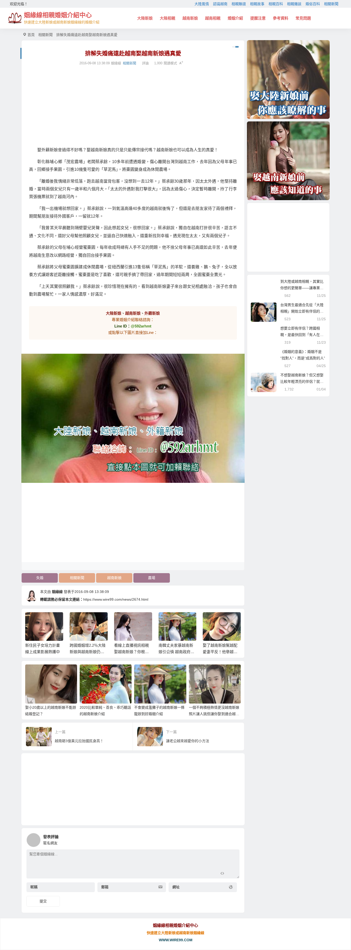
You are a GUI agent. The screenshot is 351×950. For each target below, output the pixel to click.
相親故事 (257, 4)
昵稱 (34, 887)
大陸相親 (167, 18)
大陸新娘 (145, 18)
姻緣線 (57, 592)
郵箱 (104, 887)
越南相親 (212, 18)
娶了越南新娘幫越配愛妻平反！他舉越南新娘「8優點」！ (175, 651)
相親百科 (276, 4)
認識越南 (220, 4)
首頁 (31, 35)
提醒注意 (258, 18)
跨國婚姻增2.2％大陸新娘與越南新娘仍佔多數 (43, 651)
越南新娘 (190, 18)
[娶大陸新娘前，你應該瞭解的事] (288, 79)
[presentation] (212, 620)
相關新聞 (331, 4)
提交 (43, 901)
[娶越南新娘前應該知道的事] (288, 160)
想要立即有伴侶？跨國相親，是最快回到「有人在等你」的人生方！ (302, 334)
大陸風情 (202, 4)
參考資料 (280, 18)
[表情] (231, 874)
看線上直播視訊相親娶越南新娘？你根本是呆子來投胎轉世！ (87, 651)
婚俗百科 (313, 4)
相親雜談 (294, 4)
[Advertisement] (133, 106)
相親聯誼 (239, 4)
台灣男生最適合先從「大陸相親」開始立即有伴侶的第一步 (302, 311)
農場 (151, 578)
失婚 (39, 578)
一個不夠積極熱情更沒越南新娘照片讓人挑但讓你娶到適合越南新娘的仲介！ (214, 713)
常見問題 (303, 18)
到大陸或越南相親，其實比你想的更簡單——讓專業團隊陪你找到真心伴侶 (302, 287)
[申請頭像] (234, 838)
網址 (176, 887)
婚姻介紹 (235, 18)
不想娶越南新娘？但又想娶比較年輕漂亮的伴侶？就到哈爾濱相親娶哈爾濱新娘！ (302, 381)
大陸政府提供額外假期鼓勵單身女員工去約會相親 (220, 651)
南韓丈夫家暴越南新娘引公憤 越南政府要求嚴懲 (132, 651)
